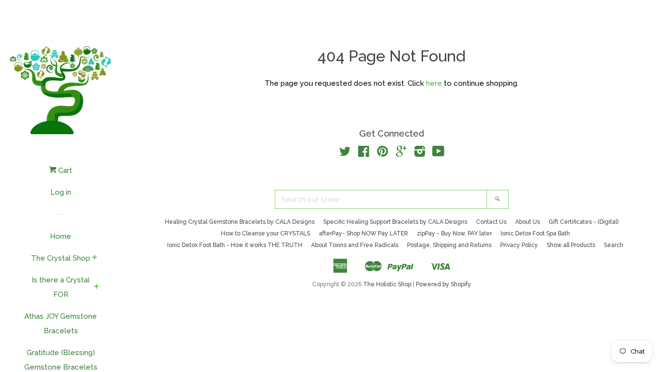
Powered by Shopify (443, 284)
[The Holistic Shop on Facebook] (364, 153)
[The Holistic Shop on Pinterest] (383, 153)
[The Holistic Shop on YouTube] (438, 153)
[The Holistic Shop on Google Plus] (401, 153)
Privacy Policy (519, 245)
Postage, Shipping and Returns (449, 245)
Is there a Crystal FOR (61, 287)
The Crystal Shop (60, 258)
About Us (527, 221)
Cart (64, 170)
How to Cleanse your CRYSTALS (265, 233)
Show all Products (571, 245)
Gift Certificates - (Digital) (583, 221)
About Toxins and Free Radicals (354, 245)
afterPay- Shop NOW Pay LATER (363, 233)
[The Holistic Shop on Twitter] (345, 153)
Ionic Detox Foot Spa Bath (535, 233)
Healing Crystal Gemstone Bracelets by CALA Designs (240, 221)
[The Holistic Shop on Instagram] (420, 153)
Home (60, 236)
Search (613, 245)
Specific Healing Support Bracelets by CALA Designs (395, 221)
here (434, 83)
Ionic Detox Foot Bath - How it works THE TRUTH (234, 245)
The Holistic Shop (387, 284)
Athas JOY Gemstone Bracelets (60, 323)
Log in (60, 192)
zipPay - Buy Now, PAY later (454, 233)
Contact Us (491, 221)
